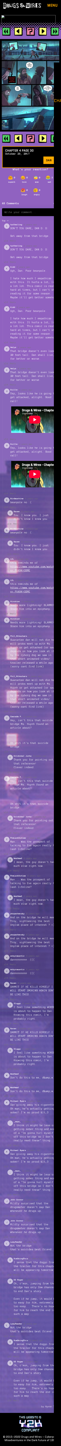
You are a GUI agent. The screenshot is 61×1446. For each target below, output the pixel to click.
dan (49, 160)
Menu (52, 5)
